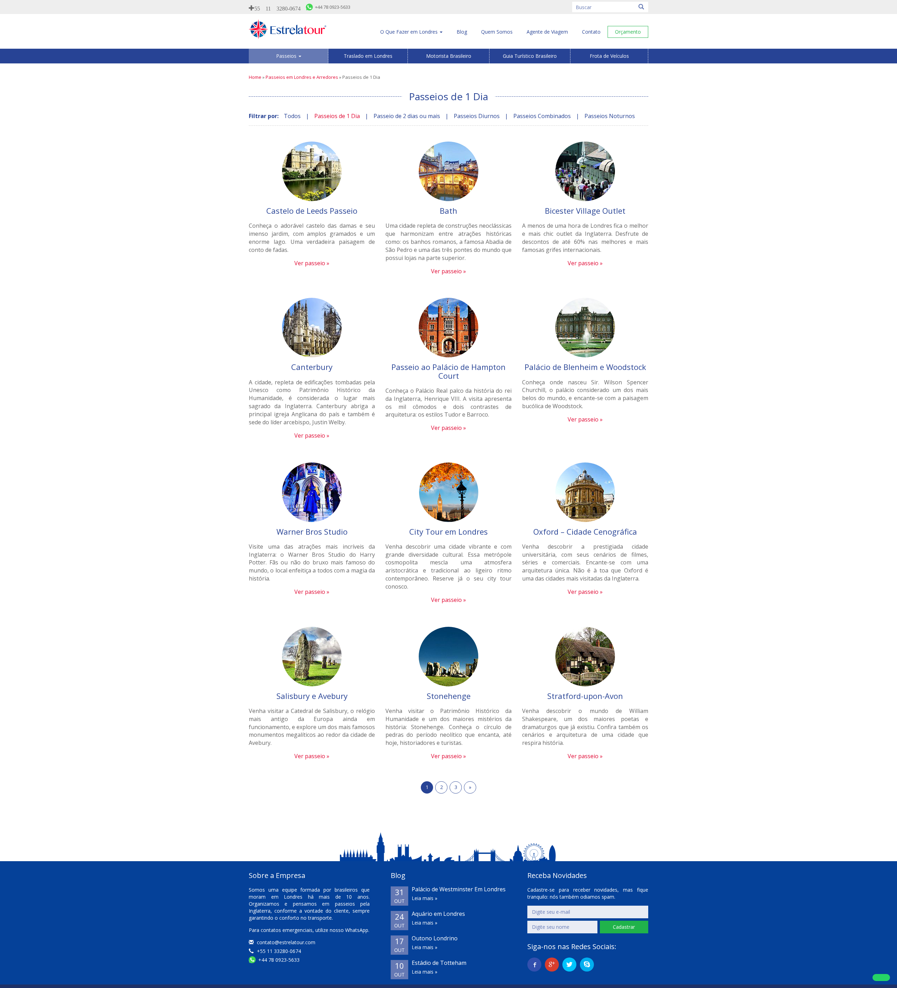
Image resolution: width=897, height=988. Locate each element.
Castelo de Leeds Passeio (311, 210)
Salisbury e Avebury (312, 696)
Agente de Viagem (547, 31)
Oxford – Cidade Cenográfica (585, 531)
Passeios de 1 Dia (337, 116)
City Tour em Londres (448, 531)
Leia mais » (424, 898)
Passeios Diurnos (477, 116)
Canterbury (312, 367)
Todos (292, 116)
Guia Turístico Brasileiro (530, 56)
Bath (448, 210)
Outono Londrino (435, 938)
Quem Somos (497, 31)
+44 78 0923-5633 (278, 959)
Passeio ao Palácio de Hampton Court (448, 371)
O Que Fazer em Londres (409, 31)
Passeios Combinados (542, 116)
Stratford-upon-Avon (585, 696)
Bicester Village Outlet (585, 210)
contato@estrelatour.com (286, 942)
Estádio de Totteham (439, 963)
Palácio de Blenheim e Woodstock (585, 367)
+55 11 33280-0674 (278, 951)
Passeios (287, 56)
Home (255, 77)
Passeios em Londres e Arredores (302, 77)
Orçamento (628, 31)
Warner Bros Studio (312, 531)
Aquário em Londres (438, 914)
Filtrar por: (264, 116)
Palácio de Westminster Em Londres (459, 889)
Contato (591, 31)
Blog (462, 31)
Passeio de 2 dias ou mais (407, 116)
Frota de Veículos (609, 56)
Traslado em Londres (368, 56)
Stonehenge (449, 696)
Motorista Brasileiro (448, 56)
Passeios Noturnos (609, 116)
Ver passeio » (311, 263)
